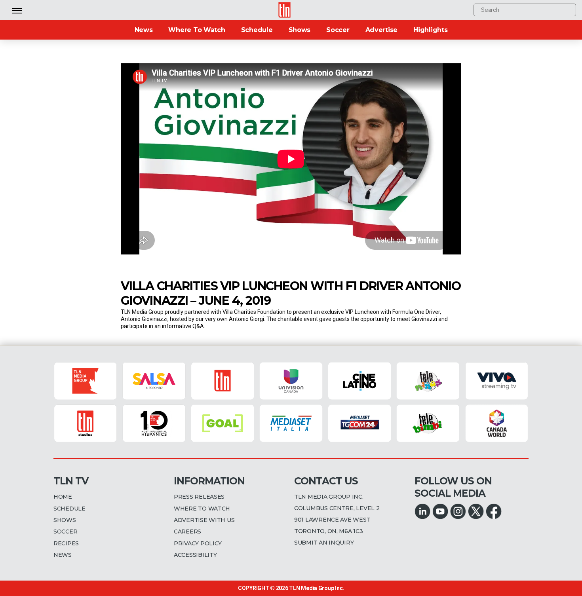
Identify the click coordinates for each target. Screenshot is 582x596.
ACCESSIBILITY (195, 554)
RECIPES (66, 543)
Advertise (381, 30)
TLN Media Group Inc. (316, 588)
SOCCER (65, 531)
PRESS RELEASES (199, 496)
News (144, 30)
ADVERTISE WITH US (204, 520)
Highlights (430, 30)
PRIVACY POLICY (198, 543)
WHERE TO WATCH (202, 508)
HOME (62, 496)
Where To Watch (196, 30)
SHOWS (64, 520)
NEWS (62, 554)
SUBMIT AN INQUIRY (324, 542)
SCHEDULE (69, 508)
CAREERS (187, 531)
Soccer (337, 30)
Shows (300, 30)
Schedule (257, 30)
